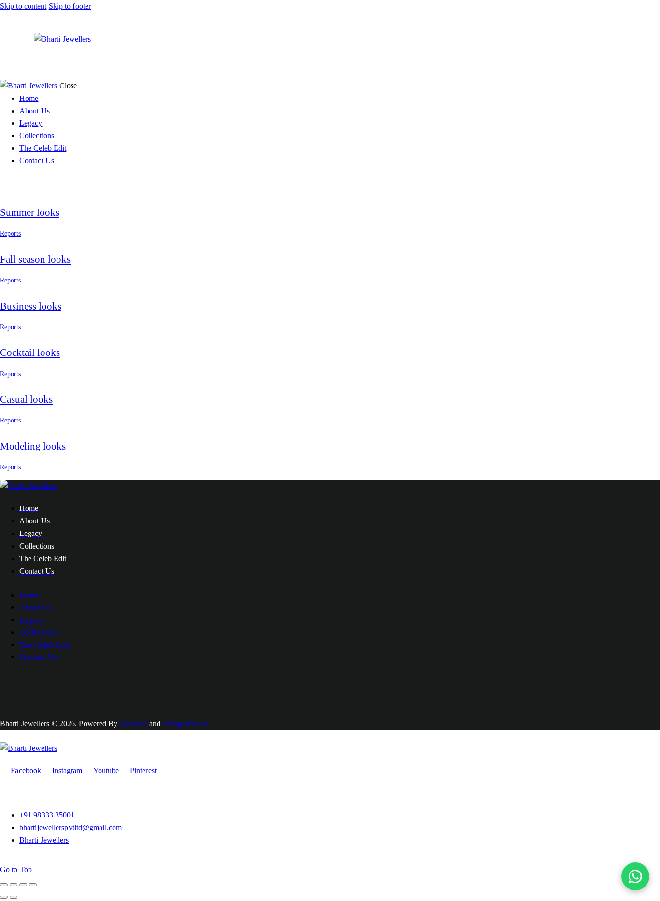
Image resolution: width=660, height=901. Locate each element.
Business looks (30, 306)
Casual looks (26, 399)
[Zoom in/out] (4, 884)
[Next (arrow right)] (13, 897)
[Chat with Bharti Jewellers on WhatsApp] (635, 876)
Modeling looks (33, 446)
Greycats (133, 723)
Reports (10, 233)
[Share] (23, 884)
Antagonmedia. (185, 723)
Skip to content (23, 6)
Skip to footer (70, 6)
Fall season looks (35, 259)
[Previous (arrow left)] (4, 897)
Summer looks (29, 212)
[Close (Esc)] (33, 884)
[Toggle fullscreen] (13, 884)
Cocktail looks (30, 352)
